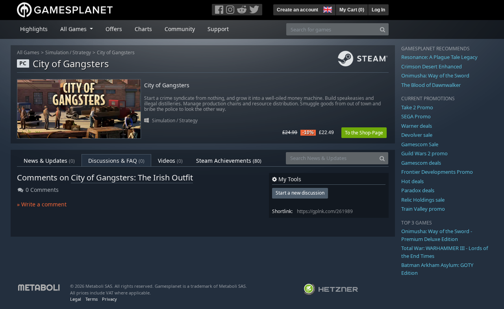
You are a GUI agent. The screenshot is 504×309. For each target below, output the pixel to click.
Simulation (57, 52)
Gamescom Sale (419, 144)
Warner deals (416, 125)
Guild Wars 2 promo (424, 153)
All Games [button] (74, 29)
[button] (327, 9)
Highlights (34, 29)
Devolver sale (416, 134)
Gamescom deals (421, 162)
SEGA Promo (416, 116)
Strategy (81, 52)
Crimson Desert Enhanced (431, 66)
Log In (378, 10)
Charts (143, 29)
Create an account (297, 10)
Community (180, 29)
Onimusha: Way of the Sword (435, 75)
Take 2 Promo (417, 107)
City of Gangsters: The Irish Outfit (132, 177)
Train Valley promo (423, 208)
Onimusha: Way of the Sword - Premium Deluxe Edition (436, 235)
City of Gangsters (116, 52)
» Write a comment (42, 204)
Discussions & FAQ (116, 160)
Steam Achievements (228, 160)
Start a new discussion (300, 192)
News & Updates (49, 160)
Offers (114, 29)
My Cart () (351, 10)
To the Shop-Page (364, 132)
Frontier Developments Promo (437, 171)
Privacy (109, 299)
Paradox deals (417, 190)
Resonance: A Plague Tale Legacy (439, 57)
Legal (75, 299)
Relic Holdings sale (423, 199)
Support (218, 29)
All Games (28, 52)
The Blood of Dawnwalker (431, 84)
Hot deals (412, 181)
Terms (91, 299)
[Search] (382, 29)
